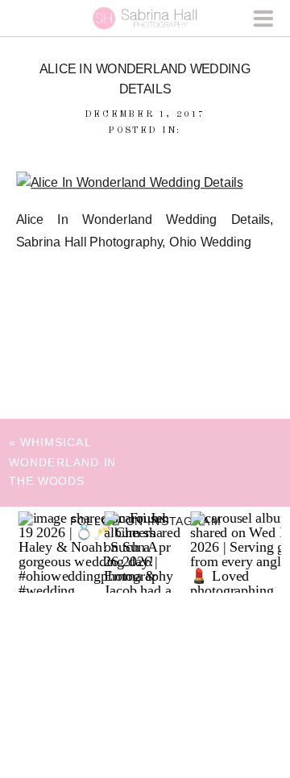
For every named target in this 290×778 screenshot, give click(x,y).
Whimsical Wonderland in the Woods (63, 461)
